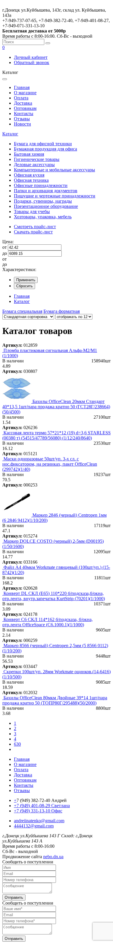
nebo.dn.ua (53, 856)
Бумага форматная (61, 311)
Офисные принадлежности (41, 185)
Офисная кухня (29, 175)
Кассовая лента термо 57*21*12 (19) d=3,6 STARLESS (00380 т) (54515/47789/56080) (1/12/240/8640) (56, 435)
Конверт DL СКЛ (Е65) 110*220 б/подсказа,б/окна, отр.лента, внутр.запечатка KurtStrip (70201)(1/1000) (53, 596)
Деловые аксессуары (34, 164)
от (4, 247)
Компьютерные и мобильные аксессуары (54, 169)
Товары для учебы (32, 211)
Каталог (10, 133)
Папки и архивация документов (45, 190)
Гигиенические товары (36, 159)
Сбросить (24, 286)
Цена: (8, 241)
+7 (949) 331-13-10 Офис (38, 810)
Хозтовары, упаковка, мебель (43, 216)
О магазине (25, 92)
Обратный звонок (31, 62)
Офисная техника (31, 180)
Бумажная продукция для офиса (45, 148)
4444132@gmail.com (34, 825)
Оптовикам (25, 108)
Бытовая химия (29, 154)
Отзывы (22, 118)
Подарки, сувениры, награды (43, 201)
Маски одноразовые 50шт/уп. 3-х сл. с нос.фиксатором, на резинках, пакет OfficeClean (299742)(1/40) (49, 464)
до (4, 253)
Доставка (23, 103)
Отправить (14, 897)
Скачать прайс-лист (33, 231)
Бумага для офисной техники (43, 143)
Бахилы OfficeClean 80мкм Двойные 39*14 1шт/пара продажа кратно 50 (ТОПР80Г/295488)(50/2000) (54, 700)
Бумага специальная (22, 311)
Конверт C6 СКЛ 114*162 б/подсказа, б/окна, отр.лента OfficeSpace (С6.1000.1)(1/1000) (47, 622)
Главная (22, 87)
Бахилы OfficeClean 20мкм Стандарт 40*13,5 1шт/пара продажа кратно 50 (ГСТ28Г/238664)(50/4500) (56, 406)
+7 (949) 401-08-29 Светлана (42, 805)
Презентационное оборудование (46, 206)
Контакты (23, 113)
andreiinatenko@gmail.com (39, 820)
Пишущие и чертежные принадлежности (54, 195)
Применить (25, 280)
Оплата (21, 97)
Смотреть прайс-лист (35, 226)
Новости (22, 123)
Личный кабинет (31, 57)
